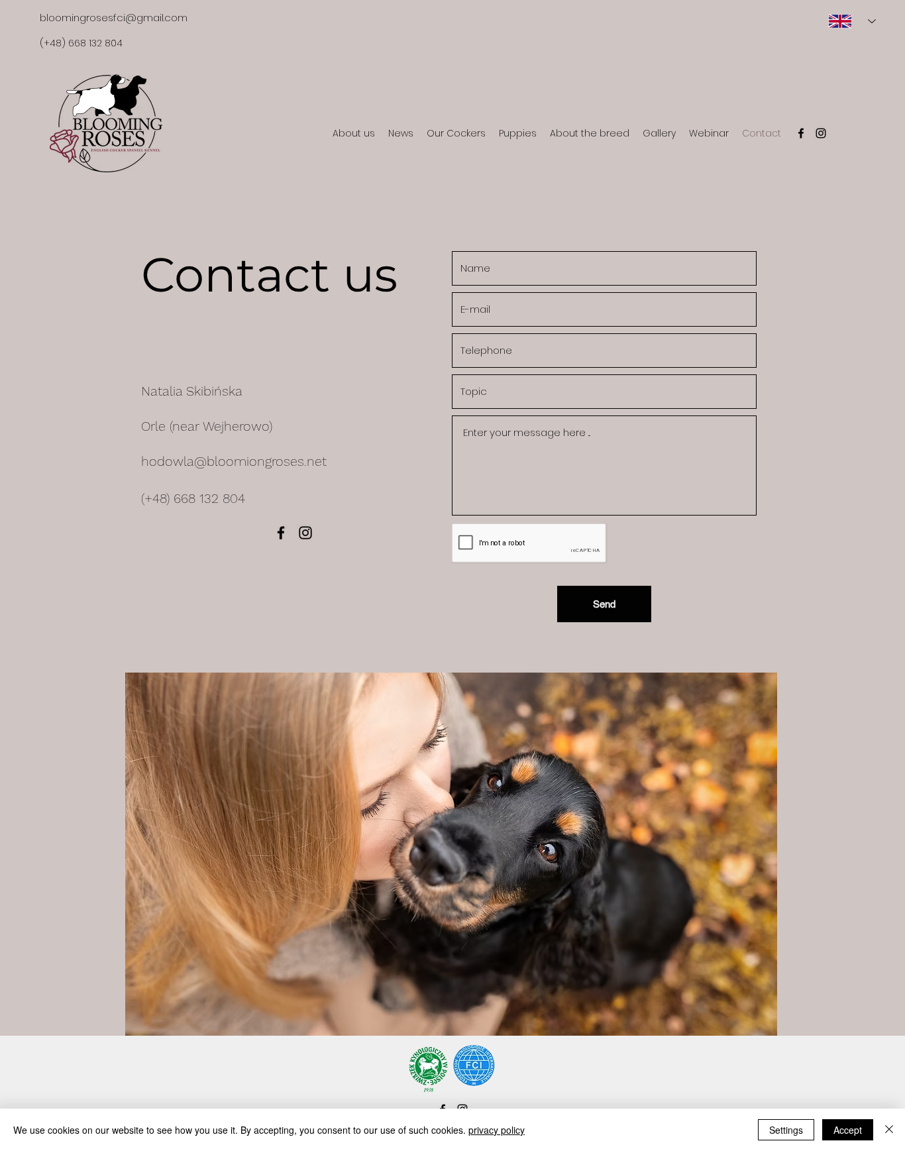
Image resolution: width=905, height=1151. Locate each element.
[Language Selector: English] (846, 21)
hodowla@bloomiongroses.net (234, 461)
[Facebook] (801, 133)
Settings (786, 1129)
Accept (847, 1129)
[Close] (889, 1129)
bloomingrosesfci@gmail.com (113, 18)
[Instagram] (820, 133)
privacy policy (496, 1129)
